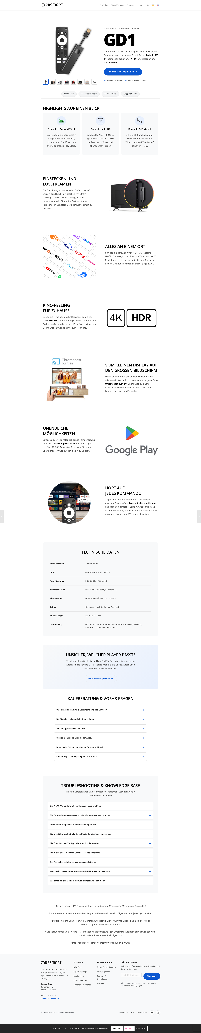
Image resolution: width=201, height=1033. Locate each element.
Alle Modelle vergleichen (99, 678)
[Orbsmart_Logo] (52, 5)
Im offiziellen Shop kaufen (121, 71)
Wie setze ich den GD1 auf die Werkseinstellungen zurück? (77, 881)
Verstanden (117, 1028)
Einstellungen (141, 1028)
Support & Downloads (102, 977)
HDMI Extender (80, 980)
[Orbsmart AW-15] (199, 516)
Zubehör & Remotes (82, 985)
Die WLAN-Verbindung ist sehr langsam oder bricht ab (75, 806)
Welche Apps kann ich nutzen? (70, 728)
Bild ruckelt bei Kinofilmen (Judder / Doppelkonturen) (75, 853)
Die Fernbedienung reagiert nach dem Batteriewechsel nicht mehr (81, 815)
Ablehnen (128, 1028)
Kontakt (100, 983)
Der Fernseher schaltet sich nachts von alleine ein (73, 862)
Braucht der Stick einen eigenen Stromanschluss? (79, 747)
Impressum (123, 1013)
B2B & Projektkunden (106, 967)
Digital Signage (80, 971)
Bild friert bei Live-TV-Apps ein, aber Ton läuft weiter (74, 843)
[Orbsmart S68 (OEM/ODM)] (2, 516)
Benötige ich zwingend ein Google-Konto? (75, 719)
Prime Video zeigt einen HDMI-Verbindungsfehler (73, 824)
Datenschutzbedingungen (131, 986)
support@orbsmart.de (50, 998)
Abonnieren (152, 976)
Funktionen (69, 94)
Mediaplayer (79, 976)
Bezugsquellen (103, 971)
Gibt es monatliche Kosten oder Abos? (74, 738)
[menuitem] (103, 5)
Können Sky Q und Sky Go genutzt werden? (76, 756)
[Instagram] (158, 1012)
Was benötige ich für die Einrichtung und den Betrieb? (81, 710)
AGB (132, 1013)
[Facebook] (152, 1012)
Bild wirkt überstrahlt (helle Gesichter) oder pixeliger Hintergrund (80, 834)
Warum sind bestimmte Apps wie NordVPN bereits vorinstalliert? (80, 871)
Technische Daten (89, 94)
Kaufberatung (110, 94)
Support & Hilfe (130, 94)
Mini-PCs (77, 967)
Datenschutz (142, 1013)
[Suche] (148, 5)
